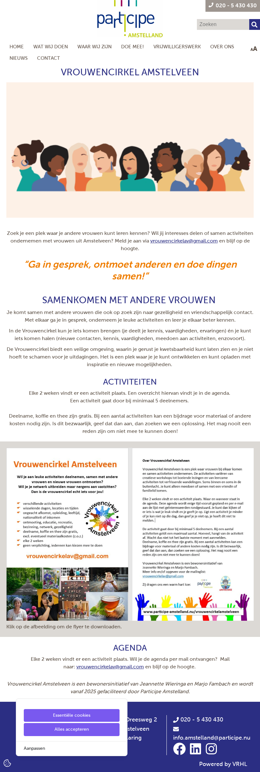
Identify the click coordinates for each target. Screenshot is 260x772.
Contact (48, 58)
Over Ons (222, 46)
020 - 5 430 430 (201, 719)
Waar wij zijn (94, 46)
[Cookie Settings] (7, 763)
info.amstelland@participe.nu (211, 737)
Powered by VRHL (223, 764)
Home (17, 46)
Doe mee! (132, 46)
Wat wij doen (50, 46)
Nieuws (19, 58)
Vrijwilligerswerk (177, 46)
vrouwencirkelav (169, 240)
